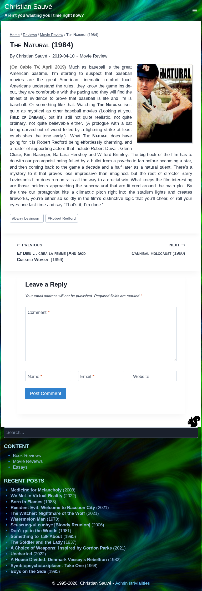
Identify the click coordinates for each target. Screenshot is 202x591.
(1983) (33, 501)
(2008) (43, 490)
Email (87, 376)
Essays (20, 467)
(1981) (41, 530)
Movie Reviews (28, 461)
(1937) (44, 542)
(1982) (66, 559)
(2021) (60, 507)
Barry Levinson (26, 218)
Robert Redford (62, 218)
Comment (39, 312)
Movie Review (93, 56)
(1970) (35, 519)
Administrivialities (132, 583)
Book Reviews (27, 455)
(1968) (54, 565)
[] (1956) (51, 252)
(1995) (43, 536)
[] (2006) (57, 524)
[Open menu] (195, 10)
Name (35, 376)
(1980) (158, 249)
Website (141, 376)
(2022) (43, 495)
